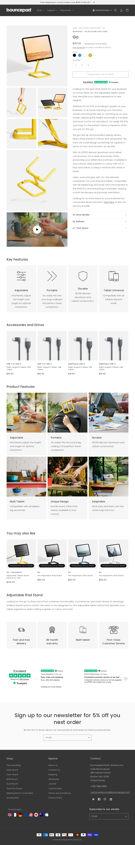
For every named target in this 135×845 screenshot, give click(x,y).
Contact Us (54, 770)
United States (102, 10)
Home (75, 28)
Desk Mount (12, 770)
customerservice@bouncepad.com (110, 792)
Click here (109, 202)
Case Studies (55, 788)
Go (103, 28)
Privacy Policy (55, 797)
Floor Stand (12, 774)
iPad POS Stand (14, 788)
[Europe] (25, 815)
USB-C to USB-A (14, 364)
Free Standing (14, 765)
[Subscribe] (88, 737)
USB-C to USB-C (44, 364)
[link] (21, 274)
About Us (53, 765)
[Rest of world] (47, 815)
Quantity (76, 60)
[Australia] (41, 815)
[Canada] (36, 815)
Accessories (13, 797)
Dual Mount (12, 783)
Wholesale (54, 779)
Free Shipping (79, 47)
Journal (52, 783)
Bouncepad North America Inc (70, 840)
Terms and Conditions (60, 793)
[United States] (31, 815)
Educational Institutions (90, 28)
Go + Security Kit (14, 572)
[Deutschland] (20, 815)
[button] (40, 10)
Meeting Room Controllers (20, 793)
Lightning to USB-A (76, 364)
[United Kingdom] (10, 815)
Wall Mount (12, 779)
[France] (15, 815)
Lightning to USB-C (107, 364)
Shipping (53, 774)
